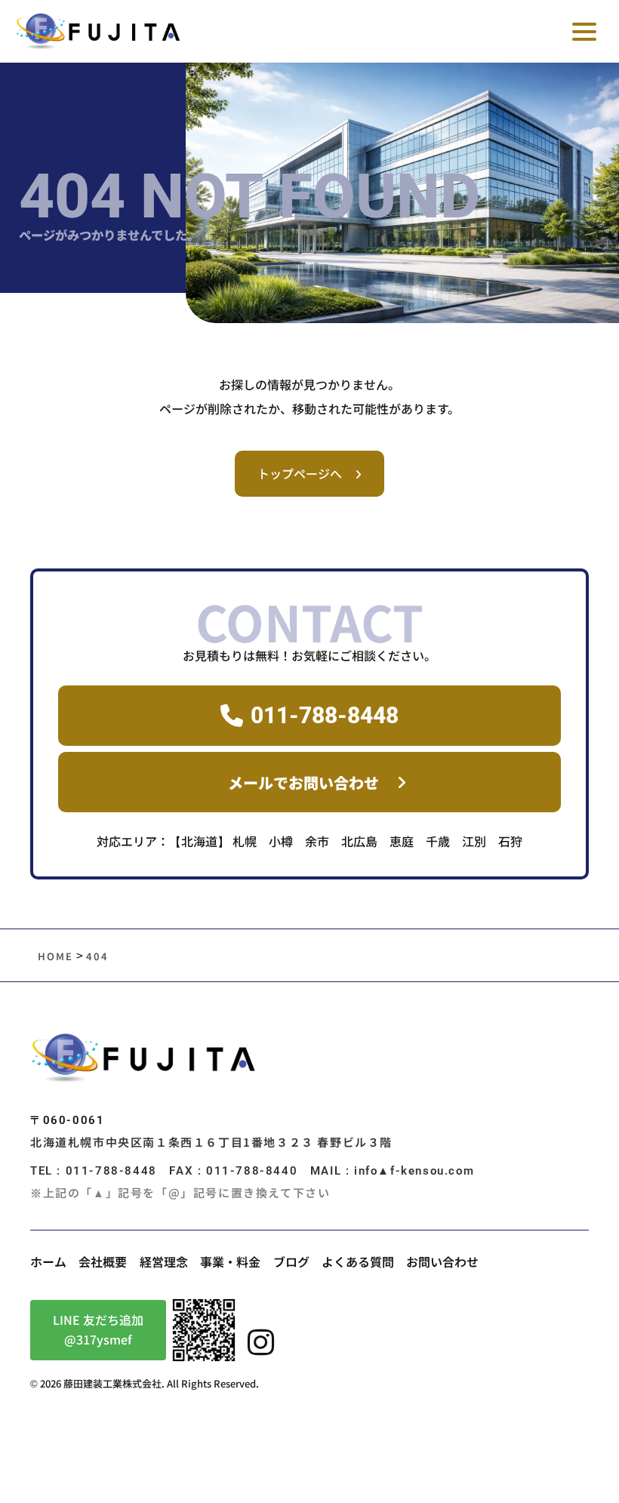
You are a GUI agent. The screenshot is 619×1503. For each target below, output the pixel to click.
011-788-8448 (325, 715)
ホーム (48, 1261)
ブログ (291, 1261)
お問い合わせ (442, 1261)
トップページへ (299, 473)
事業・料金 (230, 1261)
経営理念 (164, 1261)
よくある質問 (358, 1261)
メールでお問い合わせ (303, 782)
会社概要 (103, 1261)
